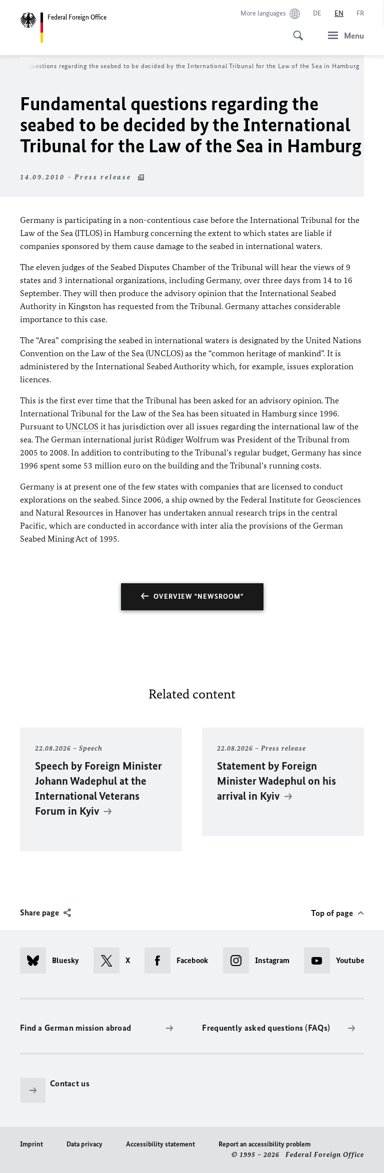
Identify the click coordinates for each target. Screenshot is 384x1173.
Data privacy (84, 1144)
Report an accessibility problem (264, 1144)
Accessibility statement (160, 1144)
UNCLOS (164, 353)
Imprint (31, 1144)
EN (339, 13)
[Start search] (295, 30)
